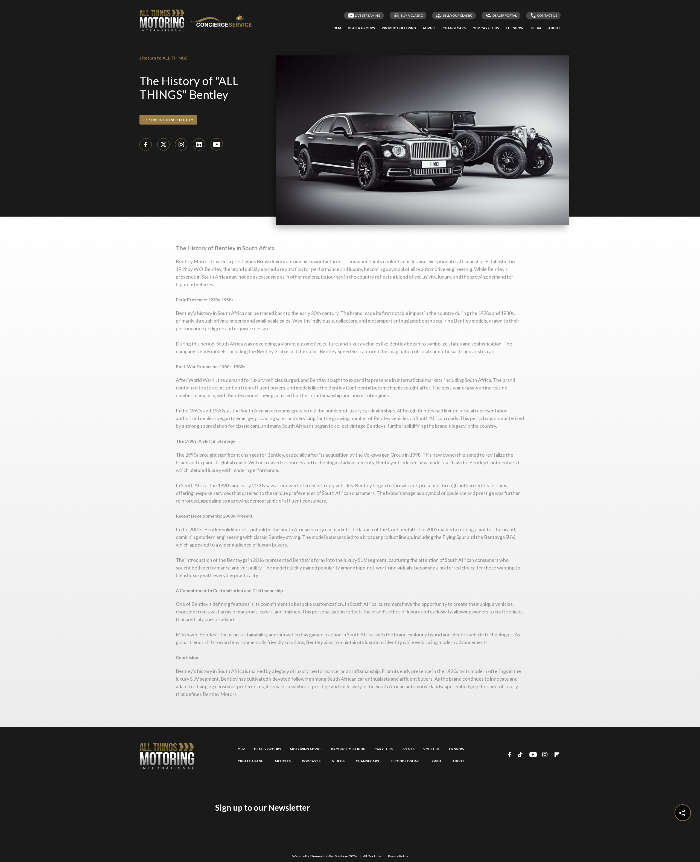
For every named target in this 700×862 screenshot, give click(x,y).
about (458, 761)
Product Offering (348, 749)
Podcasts (311, 761)
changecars (367, 761)
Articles (283, 761)
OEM (241, 749)
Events (408, 749)
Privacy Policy (398, 856)
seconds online (404, 761)
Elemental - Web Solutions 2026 (333, 856)
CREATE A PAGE (250, 761)
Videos (338, 761)
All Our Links (372, 856)
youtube (431, 749)
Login (435, 761)
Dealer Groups (267, 749)
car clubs (383, 749)
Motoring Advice (306, 749)
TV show (456, 749)
